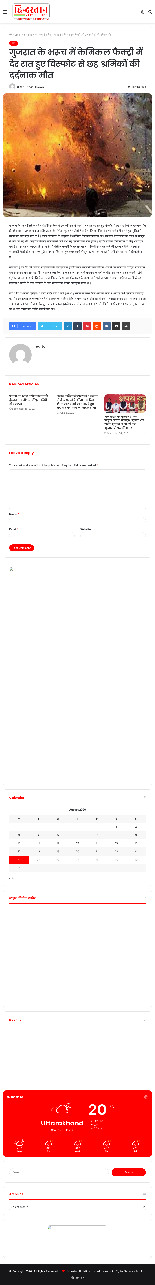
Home (16, 34)
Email (14, 529)
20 (77, 851)
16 (136, 843)
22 (116, 851)
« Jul (12, 878)
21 (97, 851)
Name (14, 514)
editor (20, 86)
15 (116, 843)
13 (77, 843)
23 (136, 851)
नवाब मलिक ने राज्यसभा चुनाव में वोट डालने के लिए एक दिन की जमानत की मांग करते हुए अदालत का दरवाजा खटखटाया (77, 402)
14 (97, 843)
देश (23, 34)
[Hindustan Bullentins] (31, 11)
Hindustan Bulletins (77, 1271)
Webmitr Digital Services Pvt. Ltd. (125, 1271)
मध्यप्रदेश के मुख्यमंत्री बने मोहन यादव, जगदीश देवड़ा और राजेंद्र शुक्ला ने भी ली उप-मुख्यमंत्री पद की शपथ (124, 422)
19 (58, 851)
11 (38, 843)
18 (38, 851)
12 (58, 843)
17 (19, 851)
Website (85, 529)
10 (19, 843)
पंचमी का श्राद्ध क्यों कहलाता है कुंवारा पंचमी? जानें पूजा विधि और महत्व (28, 400)
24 (19, 859)
